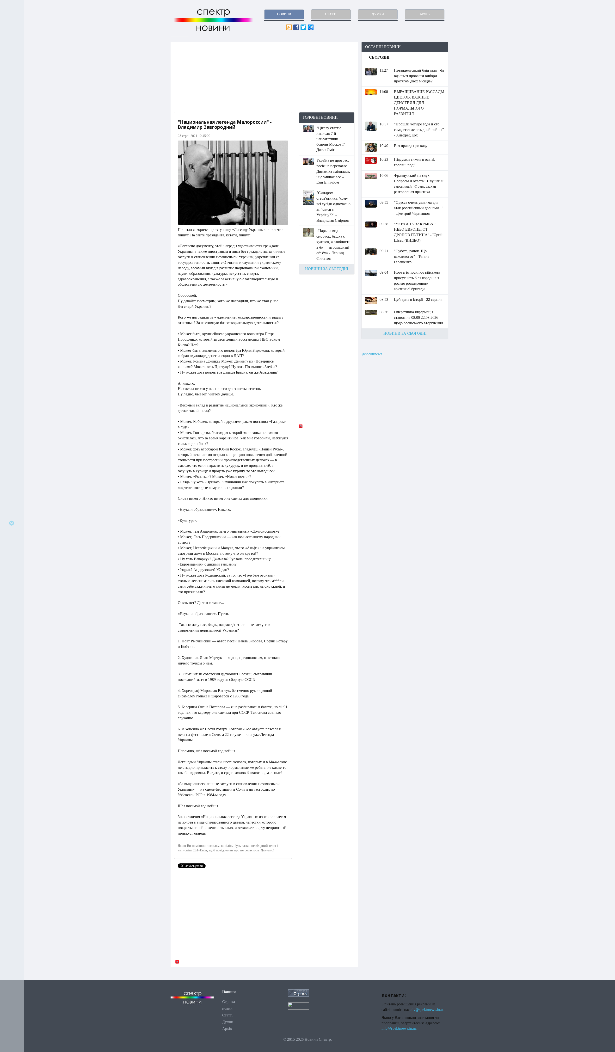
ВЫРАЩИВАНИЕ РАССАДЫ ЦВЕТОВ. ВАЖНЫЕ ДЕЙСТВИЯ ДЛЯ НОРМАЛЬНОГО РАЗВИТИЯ (419, 103)
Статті (227, 1015)
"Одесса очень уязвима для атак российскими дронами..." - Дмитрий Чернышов (418, 207)
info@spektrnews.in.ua (399, 1028)
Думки (227, 1022)
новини (284, 14)
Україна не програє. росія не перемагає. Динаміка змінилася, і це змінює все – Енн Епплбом (333, 171)
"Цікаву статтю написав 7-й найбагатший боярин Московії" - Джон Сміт (331, 139)
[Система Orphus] (298, 992)
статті (331, 14)
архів (425, 14)
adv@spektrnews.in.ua (427, 1010)
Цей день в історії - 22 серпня (418, 299)
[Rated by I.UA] (298, 1005)
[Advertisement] (264, 77)
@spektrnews (372, 354)
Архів (227, 1029)
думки (378, 14)
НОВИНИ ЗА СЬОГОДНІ (326, 269)
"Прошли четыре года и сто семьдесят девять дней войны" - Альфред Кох (419, 129)
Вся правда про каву (410, 146)
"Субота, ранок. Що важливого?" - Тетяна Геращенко (411, 256)
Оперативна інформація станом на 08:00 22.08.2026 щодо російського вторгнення (418, 317)
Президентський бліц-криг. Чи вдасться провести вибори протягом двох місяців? (419, 75)
